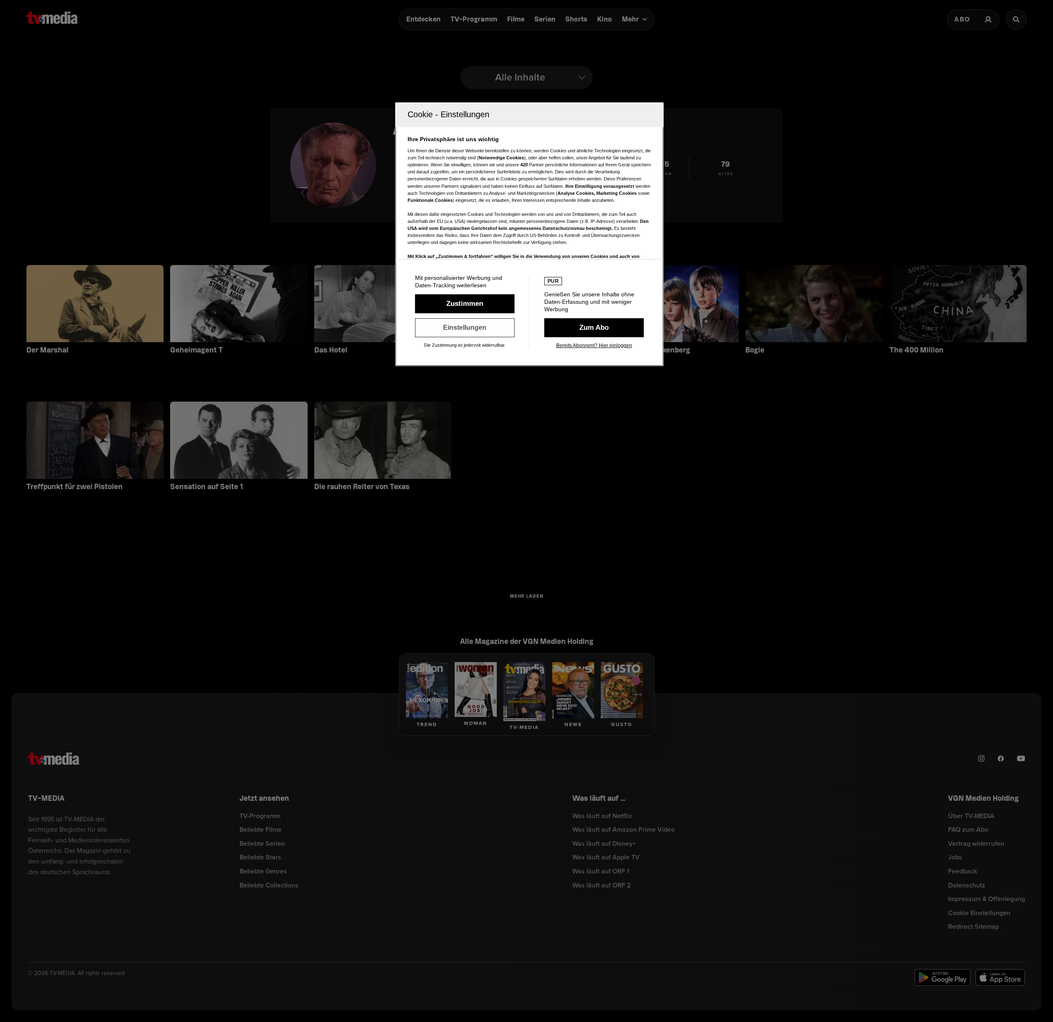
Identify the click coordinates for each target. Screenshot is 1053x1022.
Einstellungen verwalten (465, 327)
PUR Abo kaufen (594, 327)
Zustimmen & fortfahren (465, 303)
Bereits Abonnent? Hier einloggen (594, 345)
